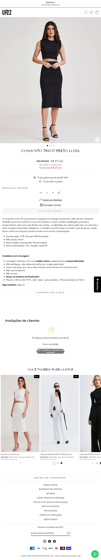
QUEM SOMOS (50, 519)
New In (21, 284)
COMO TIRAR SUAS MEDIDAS (50, 498)
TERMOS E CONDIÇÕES (50, 515)
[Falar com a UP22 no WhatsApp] (95, 554)
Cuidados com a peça (50, 292)
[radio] (41, 193)
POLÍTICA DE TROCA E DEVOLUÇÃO (50, 502)
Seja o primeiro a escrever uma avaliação (50, 351)
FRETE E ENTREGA (50, 506)
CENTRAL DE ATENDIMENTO (50, 478)
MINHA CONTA (51, 485)
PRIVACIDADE (50, 510)
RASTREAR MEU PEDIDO (50, 489)
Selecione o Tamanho (15, 188)
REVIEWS (50, 493)
